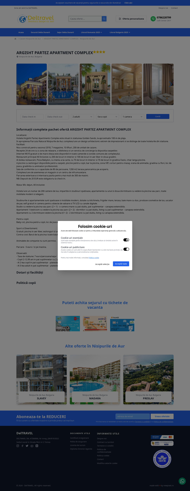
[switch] (126, 239)
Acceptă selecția (102, 264)
